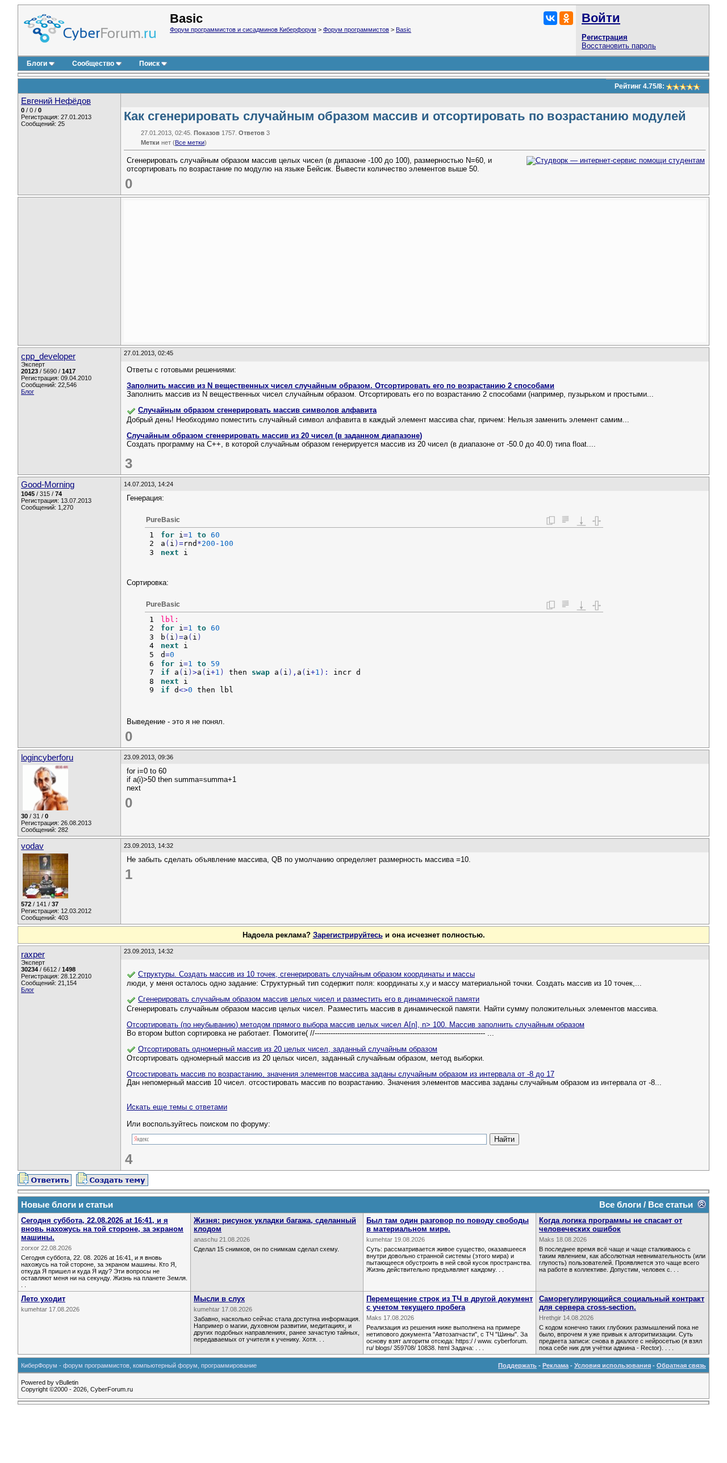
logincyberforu (47, 757)
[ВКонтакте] (550, 18)
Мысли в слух (219, 1298)
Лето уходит (43, 1298)
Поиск (149, 64)
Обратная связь (681, 1365)
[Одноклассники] (566, 18)
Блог (27, 391)
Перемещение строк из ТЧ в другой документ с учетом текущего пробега (449, 1302)
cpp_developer (48, 356)
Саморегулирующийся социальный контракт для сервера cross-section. (621, 1302)
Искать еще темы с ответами (177, 1107)
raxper (33, 954)
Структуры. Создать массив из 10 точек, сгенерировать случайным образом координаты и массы (306, 974)
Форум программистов (356, 29)
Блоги (37, 64)
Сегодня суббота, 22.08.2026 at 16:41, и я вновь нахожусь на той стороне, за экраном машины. (102, 1229)
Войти (601, 18)
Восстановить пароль (619, 45)
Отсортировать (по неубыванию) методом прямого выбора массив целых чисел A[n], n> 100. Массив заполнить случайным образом (355, 1024)
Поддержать (517, 1365)
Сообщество (93, 64)
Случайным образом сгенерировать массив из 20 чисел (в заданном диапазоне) (274, 435)
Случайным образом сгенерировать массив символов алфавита (257, 410)
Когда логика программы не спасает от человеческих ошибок (610, 1224)
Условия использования (612, 1365)
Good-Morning (47, 484)
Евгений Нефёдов (56, 101)
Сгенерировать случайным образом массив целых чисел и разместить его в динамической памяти (308, 999)
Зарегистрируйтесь (348, 935)
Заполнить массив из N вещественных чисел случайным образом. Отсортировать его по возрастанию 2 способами (340, 385)
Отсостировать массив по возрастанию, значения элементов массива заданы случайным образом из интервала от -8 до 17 (340, 1074)
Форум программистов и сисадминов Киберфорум (243, 29)
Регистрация (605, 37)
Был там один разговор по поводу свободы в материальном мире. (447, 1224)
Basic (403, 29)
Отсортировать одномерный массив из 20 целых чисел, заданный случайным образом (287, 1049)
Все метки (189, 142)
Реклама (555, 1365)
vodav (32, 846)
